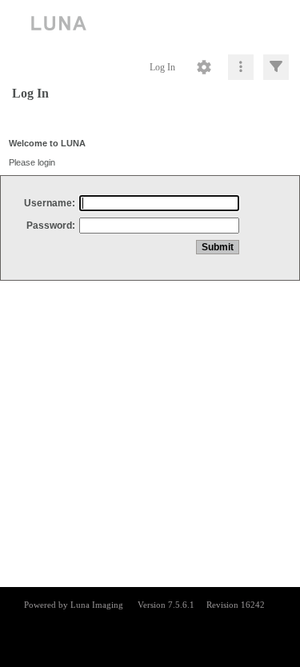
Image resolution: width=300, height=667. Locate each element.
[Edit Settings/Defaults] (204, 67)
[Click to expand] (276, 67)
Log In (162, 67)
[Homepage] (150, 24)
